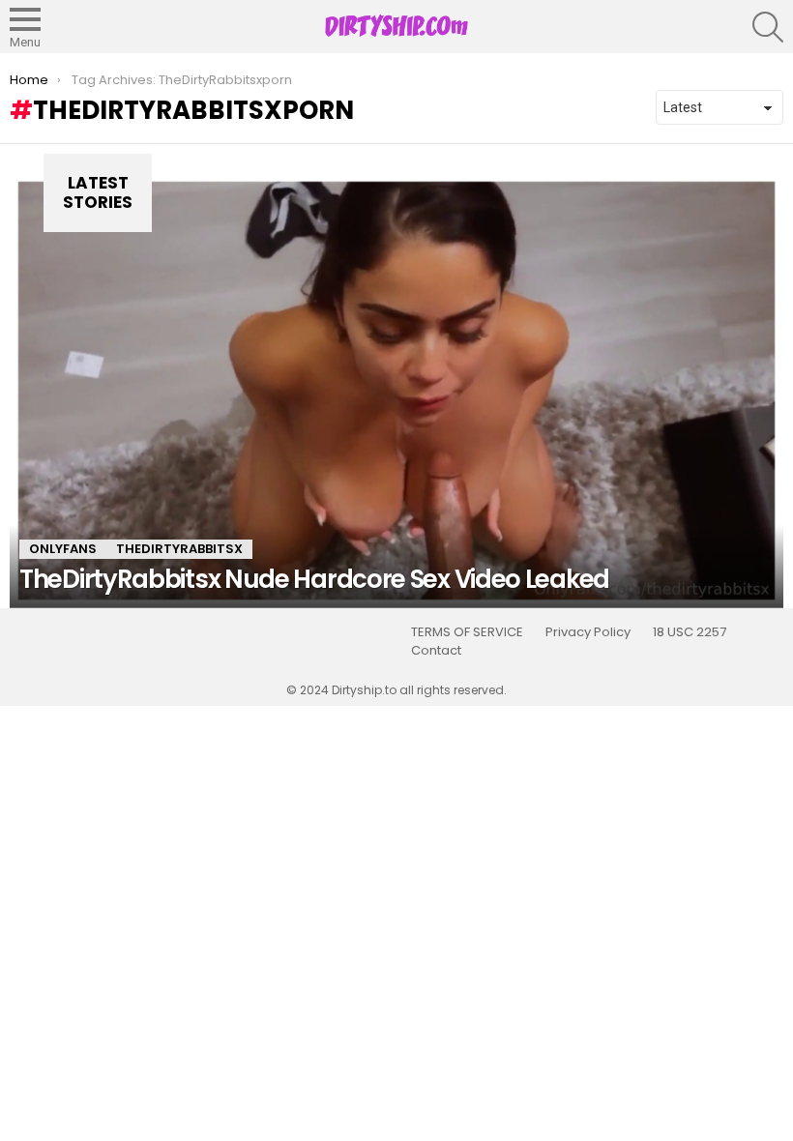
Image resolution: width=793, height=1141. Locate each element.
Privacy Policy (588, 632)
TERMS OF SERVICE (467, 632)
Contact (436, 650)
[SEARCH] (767, 27)
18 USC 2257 (689, 632)
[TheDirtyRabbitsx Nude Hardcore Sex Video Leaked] (396, 390)
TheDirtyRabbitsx (179, 549)
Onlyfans (63, 549)
